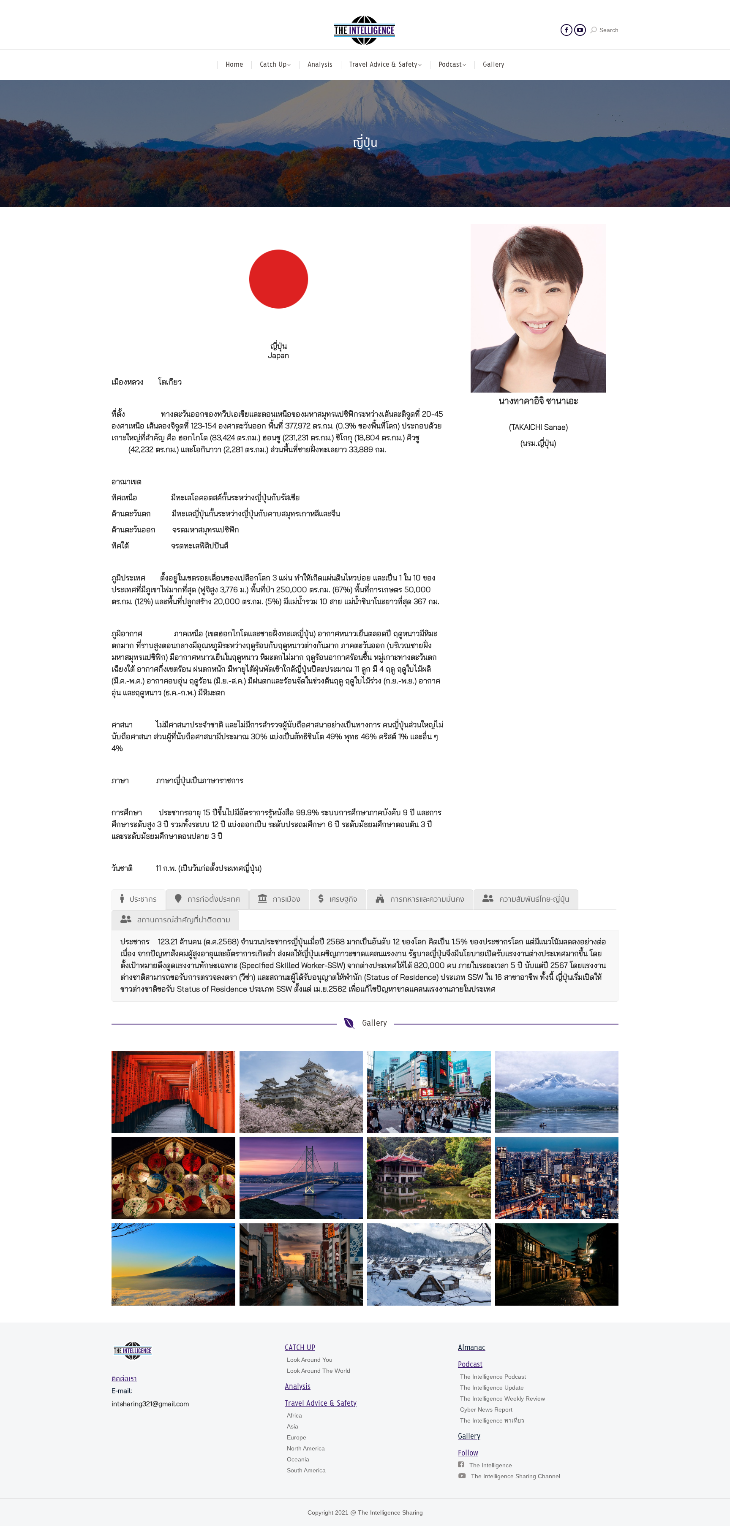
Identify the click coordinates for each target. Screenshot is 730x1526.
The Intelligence (490, 1465)
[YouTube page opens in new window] (580, 30)
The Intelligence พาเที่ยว (492, 1420)
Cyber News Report (486, 1409)
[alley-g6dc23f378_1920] (557, 1264)
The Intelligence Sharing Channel (515, 1476)
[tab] (139, 899)
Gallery (469, 1436)
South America (306, 1470)
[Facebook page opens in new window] (566, 30)
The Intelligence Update (492, 1387)
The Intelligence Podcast (493, 1376)
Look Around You (309, 1359)
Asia (292, 1426)
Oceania (298, 1459)
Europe (296, 1437)
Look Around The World (318, 1370)
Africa (294, 1415)
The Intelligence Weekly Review (502, 1398)
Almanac (471, 1348)
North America (306, 1448)
